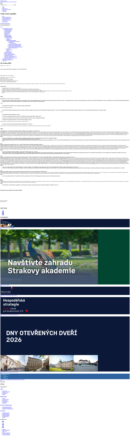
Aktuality (7, 38)
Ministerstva (4, 393)
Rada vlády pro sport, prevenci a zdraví (10, 57)
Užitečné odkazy (9, 51)
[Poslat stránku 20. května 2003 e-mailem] (3, 213)
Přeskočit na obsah (3, 0)
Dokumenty (8, 48)
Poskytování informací (6, 415)
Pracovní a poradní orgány (6, 9)
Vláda (3, 7)
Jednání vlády (4, 402)
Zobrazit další (3, 381)
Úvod (3, 6)
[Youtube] (3, 427)
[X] (3, 423)
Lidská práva (6, 34)
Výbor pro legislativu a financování (14, 41)
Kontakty (3, 429)
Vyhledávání (2, 4)
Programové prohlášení (6, 391)
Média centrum (4, 8)
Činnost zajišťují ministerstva (7, 58)
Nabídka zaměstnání (5, 414)
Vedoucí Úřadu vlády (5, 412)
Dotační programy (9, 49)
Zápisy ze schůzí (13, 43)
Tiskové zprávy (4, 400)
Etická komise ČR (7, 32)
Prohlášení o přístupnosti (6, 432)
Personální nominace (7, 52)
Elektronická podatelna (6, 430)
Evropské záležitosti (7, 31)
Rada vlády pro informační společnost (10, 56)
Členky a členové (9, 37)
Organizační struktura (5, 413)
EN (1, 2)
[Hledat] (15, 4)
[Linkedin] (3, 424)
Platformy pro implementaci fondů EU (15, 45)
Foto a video (4, 403)
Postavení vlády (5, 392)
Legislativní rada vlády (8, 30)
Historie (3, 394)
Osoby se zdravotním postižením (9, 54)
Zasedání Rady (8, 39)
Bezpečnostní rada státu (8, 29)
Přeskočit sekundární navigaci (5, 23)
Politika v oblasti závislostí (8, 53)
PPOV (1, 26)
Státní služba (4, 11)
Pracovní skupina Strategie (13, 47)
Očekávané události (5, 399)
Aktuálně (3, 398)
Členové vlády (4, 390)
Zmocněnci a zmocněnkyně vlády (7, 59)
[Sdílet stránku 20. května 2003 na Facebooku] (3, 212)
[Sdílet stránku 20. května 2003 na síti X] (3, 210)
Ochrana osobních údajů (6, 434)
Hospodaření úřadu (5, 416)
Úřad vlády (4, 10)
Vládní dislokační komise (8, 55)
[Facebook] (3, 421)
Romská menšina (7, 33)
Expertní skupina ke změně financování (15, 44)
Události (3, 417)
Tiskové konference (5, 401)
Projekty (7, 50)
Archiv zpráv (4, 60)
